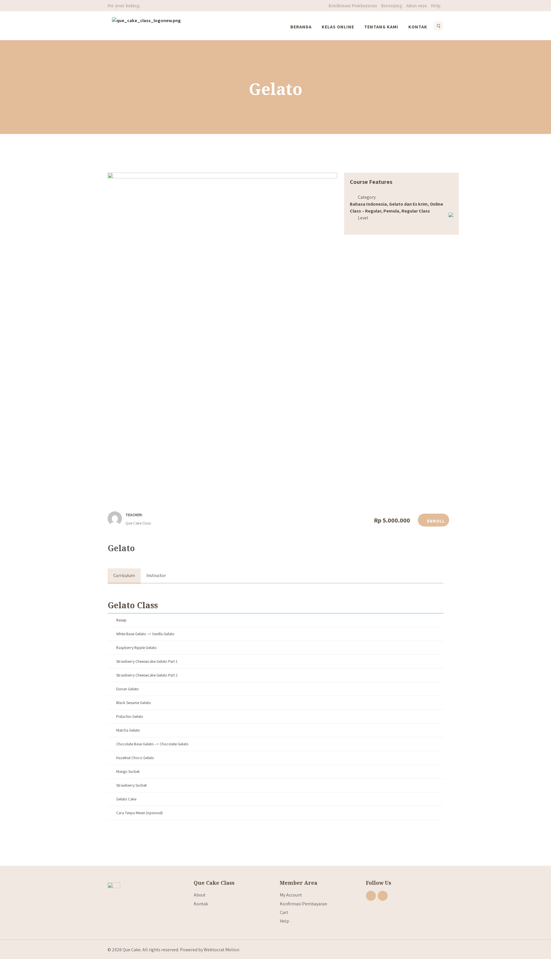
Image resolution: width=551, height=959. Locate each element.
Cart (284, 912)
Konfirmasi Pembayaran (353, 5)
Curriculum (124, 575)
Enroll (435, 521)
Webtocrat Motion (221, 950)
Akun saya (416, 5)
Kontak (201, 904)
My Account (291, 895)
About (199, 895)
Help (436, 5)
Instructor (156, 575)
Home (267, 77)
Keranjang (391, 5)
